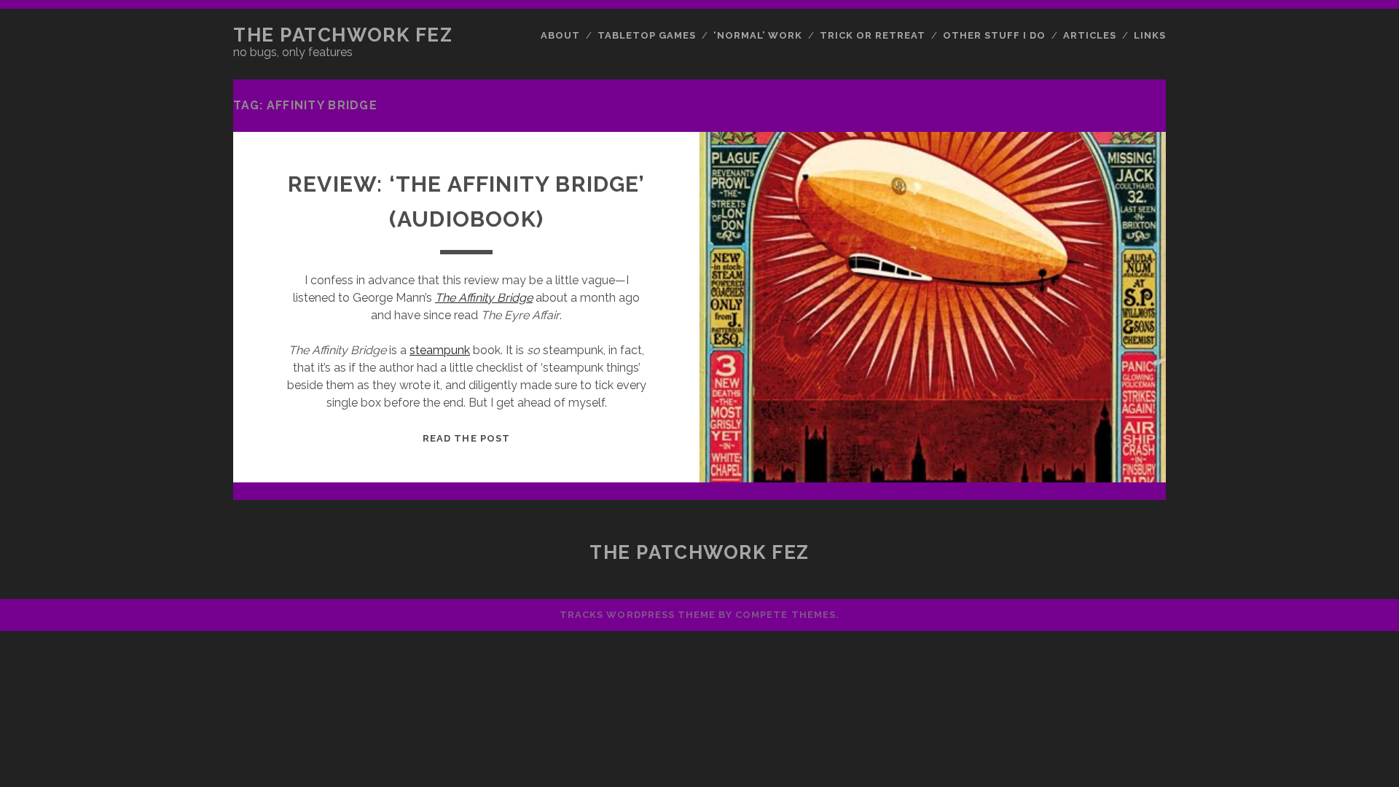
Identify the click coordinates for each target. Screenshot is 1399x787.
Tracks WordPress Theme (638, 614)
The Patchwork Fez (343, 35)
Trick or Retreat (873, 35)
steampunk (439, 350)
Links (1150, 35)
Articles (1089, 35)
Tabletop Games (647, 35)
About (560, 35)
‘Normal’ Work (758, 35)
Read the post (466, 438)
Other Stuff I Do (994, 35)
